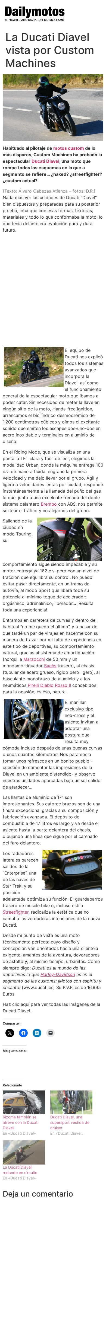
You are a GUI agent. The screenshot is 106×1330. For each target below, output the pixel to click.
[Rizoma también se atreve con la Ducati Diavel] (24, 1102)
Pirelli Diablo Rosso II (49, 685)
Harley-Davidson (57, 974)
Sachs (50, 665)
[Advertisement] (53, 290)
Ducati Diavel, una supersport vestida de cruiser (69, 1122)
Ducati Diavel (45, 161)
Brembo (49, 504)
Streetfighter (16, 912)
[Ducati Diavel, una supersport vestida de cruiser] (71, 1102)
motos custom (68, 148)
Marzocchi (34, 659)
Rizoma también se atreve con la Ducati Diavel (20, 1122)
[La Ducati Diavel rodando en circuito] (24, 1152)
